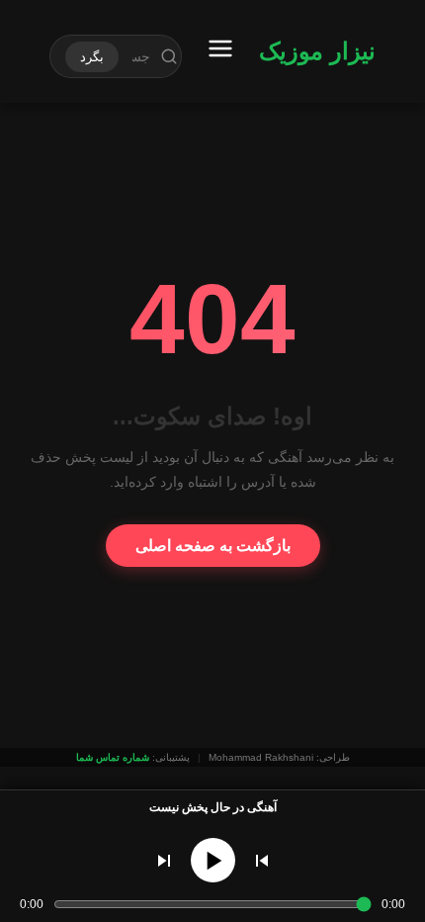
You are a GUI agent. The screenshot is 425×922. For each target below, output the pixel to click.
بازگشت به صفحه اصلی (213, 545)
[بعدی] (164, 861)
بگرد (92, 56)
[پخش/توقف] (213, 860)
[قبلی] (262, 861)
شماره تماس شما (112, 757)
